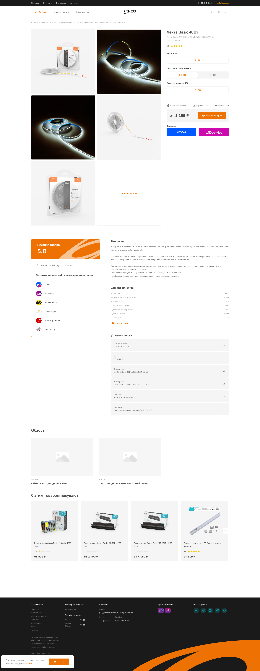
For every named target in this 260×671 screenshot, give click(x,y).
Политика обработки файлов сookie (43, 648)
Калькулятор (70, 609)
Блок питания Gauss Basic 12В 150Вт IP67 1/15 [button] (153, 545)
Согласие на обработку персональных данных (41, 654)
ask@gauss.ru (223, 3)
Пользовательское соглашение (43, 644)
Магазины (35, 3)
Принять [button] (59, 662)
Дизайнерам (36, 623)
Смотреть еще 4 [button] (129, 193)
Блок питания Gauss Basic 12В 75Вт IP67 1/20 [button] (102, 545)
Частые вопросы (38, 634)
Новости (34, 630)
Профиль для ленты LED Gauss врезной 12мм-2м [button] (202, 545)
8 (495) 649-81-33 (205, 3)
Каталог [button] (43, 12)
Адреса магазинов (39, 616)
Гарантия (35, 620)
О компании (61, 3)
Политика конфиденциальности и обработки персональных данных (45, 638)
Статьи (33, 627)
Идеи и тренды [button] (61, 12)
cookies (29, 663)
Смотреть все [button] (122, 323)
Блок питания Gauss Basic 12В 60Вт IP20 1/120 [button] (53, 545)
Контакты (47, 3)
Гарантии (73, 3)
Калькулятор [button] (82, 12)
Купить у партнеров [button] (212, 115)
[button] (212, 12)
